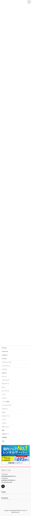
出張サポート (5, 434)
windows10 (5, 351)
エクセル (4, 369)
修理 (3, 430)
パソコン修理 (5, 401)
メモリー (4, 423)
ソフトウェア (5, 380)
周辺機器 (4, 437)
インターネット (6, 365)
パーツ (4, 394)
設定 (3, 441)
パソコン (4, 398)
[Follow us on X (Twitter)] (3, 486)
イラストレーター (7, 362)
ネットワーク (5, 391)
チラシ (4, 387)
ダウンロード (5, 383)
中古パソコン (5, 426)
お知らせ (4, 373)
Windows (4, 347)
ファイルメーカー (7, 405)
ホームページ (5, 416)
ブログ (4, 412)
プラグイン (5, 408)
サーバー (4, 376)
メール (4, 419)
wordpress (5, 355)
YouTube (4, 358)
